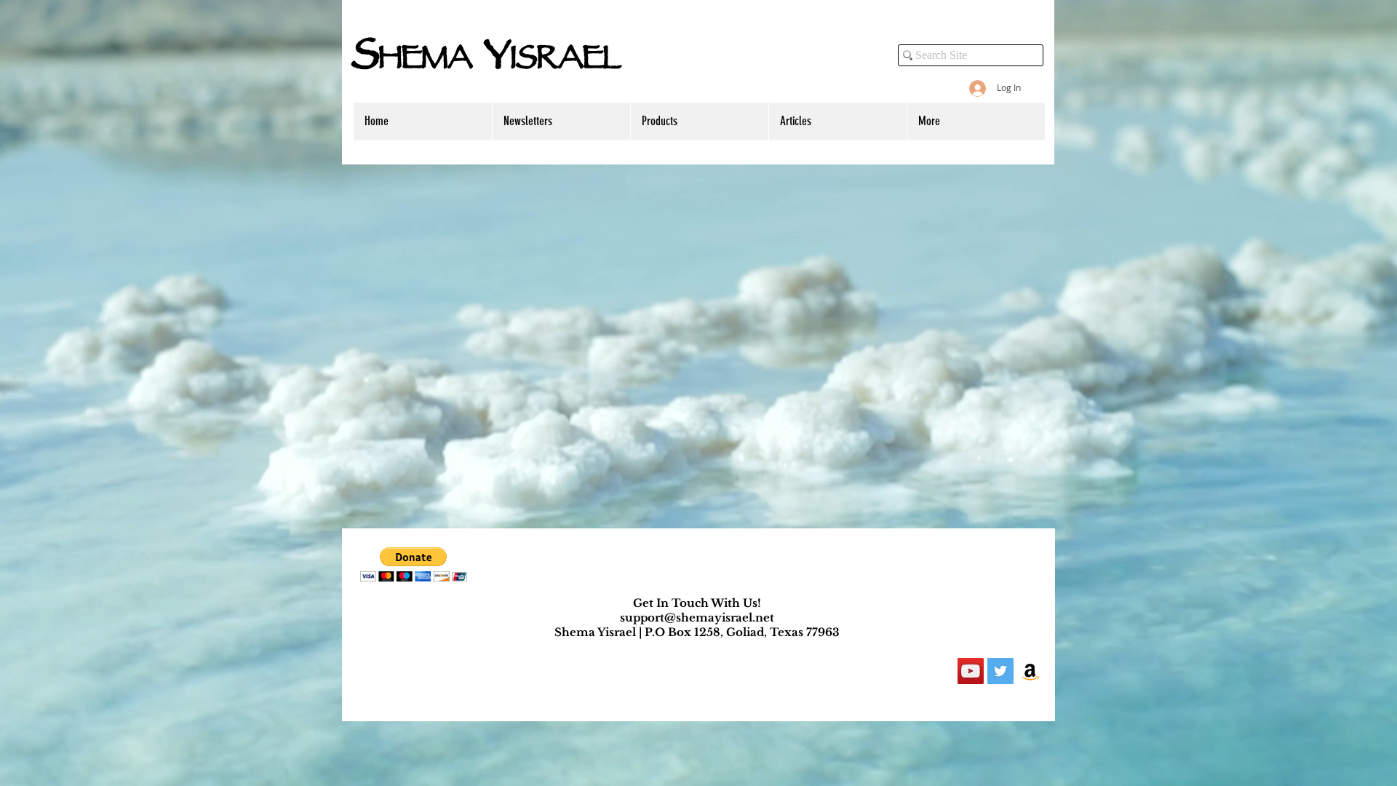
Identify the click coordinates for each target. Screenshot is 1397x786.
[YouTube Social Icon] (971, 671)
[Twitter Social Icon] (1000, 671)
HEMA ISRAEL (486, 61)
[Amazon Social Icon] (1030, 671)
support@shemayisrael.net (697, 617)
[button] (413, 564)
